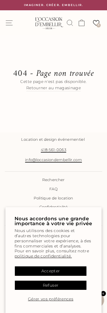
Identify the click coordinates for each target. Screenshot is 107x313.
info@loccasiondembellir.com (53, 160)
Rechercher (53, 180)
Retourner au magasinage (53, 88)
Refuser (50, 285)
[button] (96, 23)
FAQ (53, 189)
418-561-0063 (53, 150)
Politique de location (53, 198)
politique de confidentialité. (43, 256)
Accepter (50, 271)
